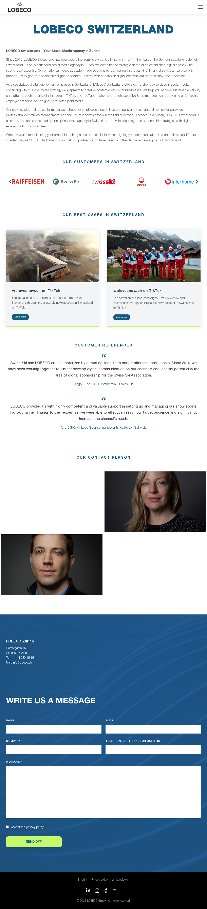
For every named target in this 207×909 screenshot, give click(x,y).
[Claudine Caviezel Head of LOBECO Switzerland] (155, 501)
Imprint (82, 880)
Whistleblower (120, 880)
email (110, 721)
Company (13, 741)
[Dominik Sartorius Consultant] (51, 564)
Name (10, 721)
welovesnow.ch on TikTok (36, 291)
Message (13, 762)
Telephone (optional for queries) (133, 741)
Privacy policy (99, 880)
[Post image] (52, 256)
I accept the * (28, 827)
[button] (10, 181)
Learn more (20, 317)
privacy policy (35, 827)
